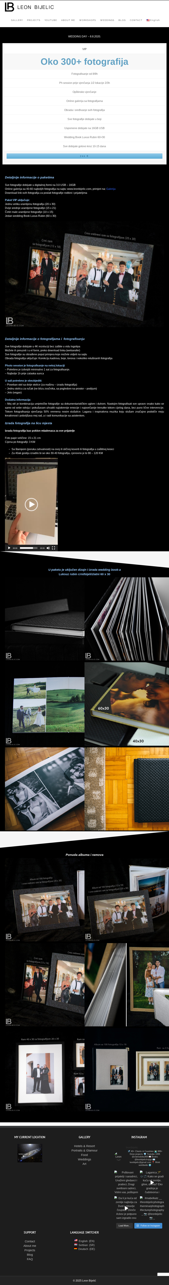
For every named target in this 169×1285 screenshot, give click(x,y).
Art (84, 1163)
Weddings (84, 1159)
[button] (31, 504)
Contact (30, 1241)
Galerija (111, 188)
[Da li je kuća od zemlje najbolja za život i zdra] (126, 1208)
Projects (29, 1250)
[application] (31, 504)
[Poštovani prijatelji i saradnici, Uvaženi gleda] (126, 1183)
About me (29, 1245)
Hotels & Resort (84, 1146)
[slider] (28, 548)
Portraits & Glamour (84, 1150)
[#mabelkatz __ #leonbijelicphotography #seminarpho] (152, 1208)
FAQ (30, 1259)
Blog (30, 1254)
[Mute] (48, 548)
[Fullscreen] (53, 548)
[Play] (9, 548)
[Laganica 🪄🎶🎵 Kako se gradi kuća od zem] (152, 1183)
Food (84, 1155)
